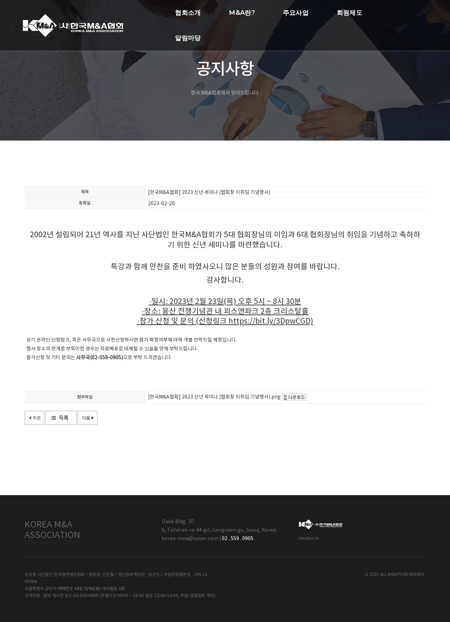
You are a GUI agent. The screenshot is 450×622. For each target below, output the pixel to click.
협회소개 (188, 13)
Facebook (309, 538)
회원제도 (349, 13)
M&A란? (242, 13)
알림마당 (188, 38)
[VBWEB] (73, 25)
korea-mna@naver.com (190, 539)
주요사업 (296, 13)
